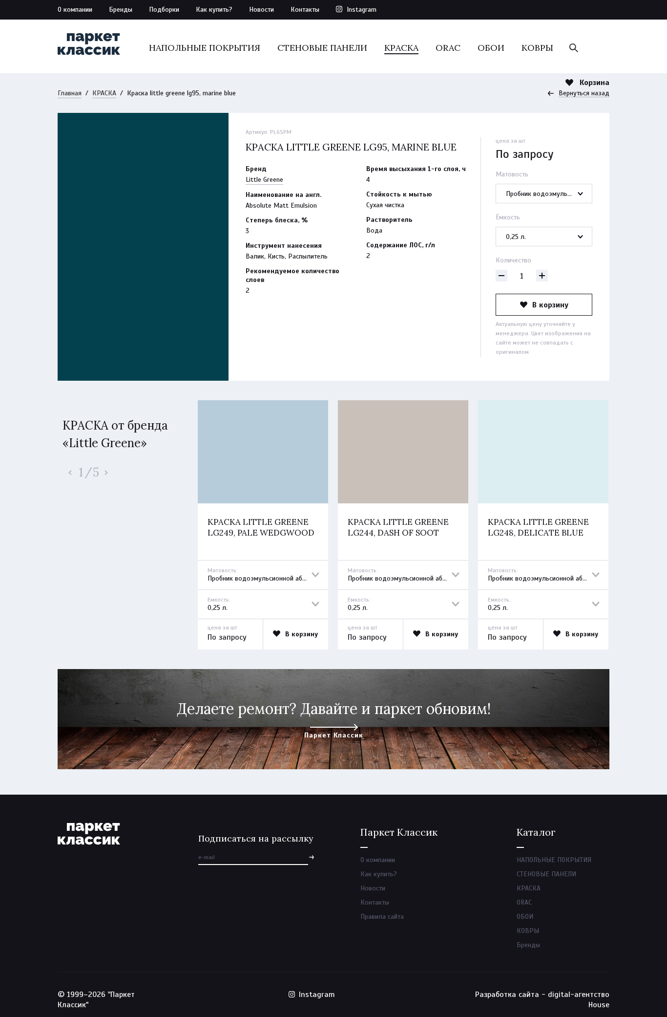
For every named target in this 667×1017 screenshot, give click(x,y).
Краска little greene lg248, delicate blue (538, 527)
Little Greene (264, 179)
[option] (263, 524)
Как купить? (214, 9)
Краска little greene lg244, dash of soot (398, 527)
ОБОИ (491, 47)
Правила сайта (382, 916)
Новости (261, 9)
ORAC (448, 47)
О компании (75, 9)
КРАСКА (401, 47)
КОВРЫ (537, 47)
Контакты (305, 9)
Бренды (120, 9)
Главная (70, 93)
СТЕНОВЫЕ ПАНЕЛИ (322, 47)
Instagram (361, 9)
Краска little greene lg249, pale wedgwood (261, 527)
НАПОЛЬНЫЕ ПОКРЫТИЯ (204, 47)
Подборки (164, 9)
